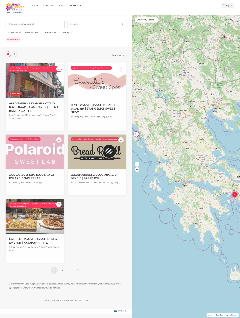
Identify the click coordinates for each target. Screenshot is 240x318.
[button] (137, 164)
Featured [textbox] (117, 55)
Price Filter (50, 32)
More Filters (31, 32)
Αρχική (35, 5)
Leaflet (210, 315)
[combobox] (118, 55)
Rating (65, 32)
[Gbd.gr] (15, 8)
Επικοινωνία (48, 5)
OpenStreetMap (222, 315)
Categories (12, 32)
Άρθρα (62, 5)
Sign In (228, 5)
